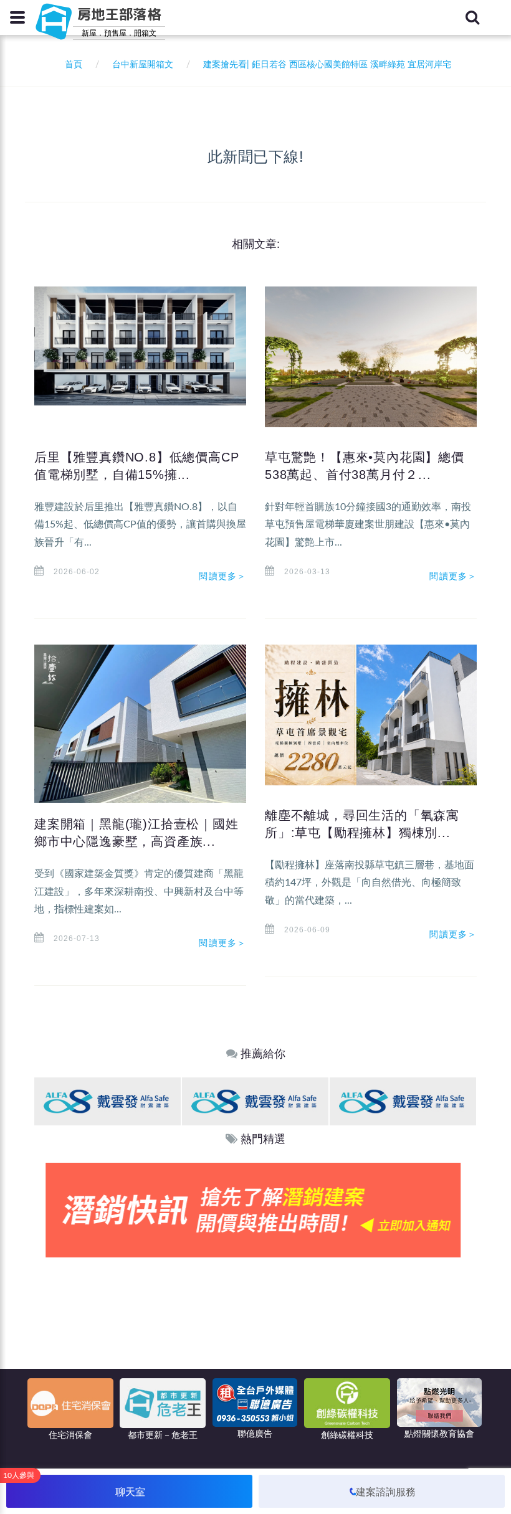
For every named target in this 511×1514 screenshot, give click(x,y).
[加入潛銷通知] (254, 1209)
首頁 (71, 64)
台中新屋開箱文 (142, 64)
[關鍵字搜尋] (472, 17)
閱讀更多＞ (222, 576)
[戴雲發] (107, 1100)
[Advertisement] (255, 1351)
